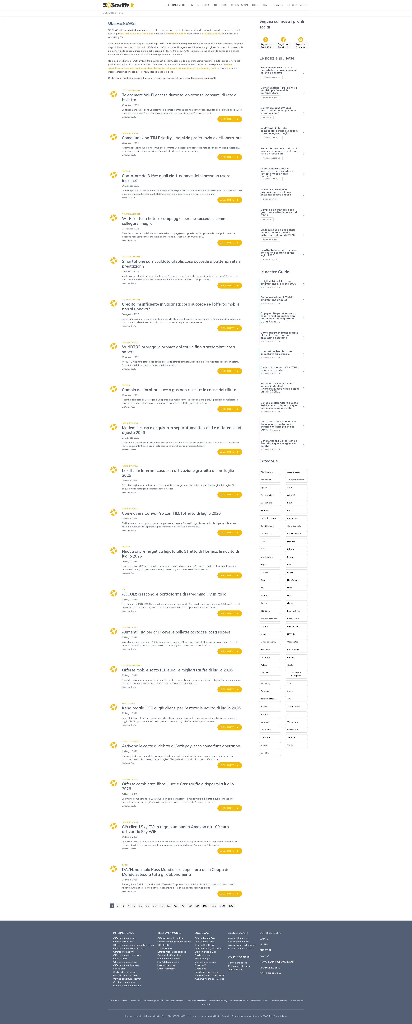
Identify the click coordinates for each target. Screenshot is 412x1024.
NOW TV (291, 634)
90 (197, 905)
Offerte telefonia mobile (170, 938)
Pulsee (264, 665)
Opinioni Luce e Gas (205, 951)
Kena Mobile (293, 618)
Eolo (289, 564)
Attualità (291, 495)
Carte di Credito (268, 518)
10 (140, 905)
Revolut (264, 672)
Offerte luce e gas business (209, 948)
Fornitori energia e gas (207, 972)
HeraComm (292, 580)
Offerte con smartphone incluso (174, 941)
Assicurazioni (267, 495)
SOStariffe (108, 12)
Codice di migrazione (124, 972)
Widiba (290, 745)
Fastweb (265, 572)
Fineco (290, 572)
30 (154, 905)
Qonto (290, 665)
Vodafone (265, 737)
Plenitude (265, 649)
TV (288, 714)
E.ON (263, 549)
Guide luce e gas (203, 955)
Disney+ (291, 541)
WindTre (265, 753)
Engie (263, 564)
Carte (264, 938)
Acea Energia (293, 472)
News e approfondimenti (277, 961)
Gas (263, 580)
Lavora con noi (297, 1000)
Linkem (264, 626)
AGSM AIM (266, 479)
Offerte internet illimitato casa (129, 948)
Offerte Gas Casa (204, 945)
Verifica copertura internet (127, 978)
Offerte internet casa (124, 938)
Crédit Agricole (294, 533)
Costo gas (200, 968)
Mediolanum (293, 626)
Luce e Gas (202, 932)
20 (147, 905)
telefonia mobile (177, 33)
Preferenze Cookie (260, 1000)
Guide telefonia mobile (169, 958)
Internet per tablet (166, 965)
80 (190, 905)
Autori (124, 1000)
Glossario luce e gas (205, 961)
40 (161, 905)
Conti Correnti (267, 526)
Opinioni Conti (235, 969)
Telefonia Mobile (269, 699)
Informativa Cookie (239, 1000)
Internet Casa (293, 611)
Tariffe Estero (164, 948)
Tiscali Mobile (293, 706)
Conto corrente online (239, 966)
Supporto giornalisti (153, 1000)
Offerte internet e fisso (125, 961)
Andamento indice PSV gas (209, 978)
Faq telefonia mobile (168, 961)
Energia (291, 557)
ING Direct (265, 611)
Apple (264, 487)
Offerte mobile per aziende (171, 951)
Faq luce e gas (203, 958)
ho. (262, 587)
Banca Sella (266, 503)
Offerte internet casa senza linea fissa (133, 945)
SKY (289, 683)
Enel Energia (267, 557)
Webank (291, 737)
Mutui (263, 634)
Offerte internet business (126, 965)
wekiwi (264, 745)
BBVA (289, 503)
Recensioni (136, 1000)
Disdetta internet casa (125, 975)
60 (176, 905)
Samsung (265, 683)
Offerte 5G (163, 945)
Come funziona (270, 973)
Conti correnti (239, 957)
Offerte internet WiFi (124, 951)
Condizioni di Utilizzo (196, 1000)
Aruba (290, 487)
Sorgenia (265, 691)
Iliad (289, 595)
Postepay (265, 657)
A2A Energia (267, 472)
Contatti (206, 1004)
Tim (289, 699)
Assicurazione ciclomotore (242, 945)
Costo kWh (201, 965)
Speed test (119, 968)
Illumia (290, 603)
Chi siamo (114, 1000)
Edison (290, 549)
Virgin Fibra (266, 729)
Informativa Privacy (218, 1000)
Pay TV (264, 956)
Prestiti (290, 657)
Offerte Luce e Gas (205, 938)
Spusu (290, 691)
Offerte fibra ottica (123, 941)
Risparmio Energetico (296, 674)
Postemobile (293, 649)
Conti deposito (294, 526)
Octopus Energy (268, 642)
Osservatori (292, 642)
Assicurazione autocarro (241, 948)
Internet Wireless (269, 618)
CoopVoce (266, 533)
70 (183, 905)
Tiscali (264, 706)
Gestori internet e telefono (127, 985)
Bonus (290, 510)
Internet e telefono (130, 33)
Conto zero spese (237, 962)
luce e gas (147, 33)
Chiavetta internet (166, 968)
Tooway (264, 714)
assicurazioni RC (211, 33)
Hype (289, 587)
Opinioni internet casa (124, 982)
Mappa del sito (270, 967)
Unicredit (265, 722)
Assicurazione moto (238, 941)
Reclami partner (279, 1000)
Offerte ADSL (120, 958)
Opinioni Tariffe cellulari (169, 955)
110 (213, 905)
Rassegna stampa (174, 1000)
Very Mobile (292, 722)
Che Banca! (292, 518)
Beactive (265, 510)
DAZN (264, 541)
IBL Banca (265, 595)
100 (205, 905)
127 (231, 905)
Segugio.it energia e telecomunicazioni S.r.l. (145, 1016)
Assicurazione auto (238, 938)
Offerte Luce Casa (204, 941)
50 (168, 905)
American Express (295, 479)
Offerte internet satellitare (127, 955)
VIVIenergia (292, 729)
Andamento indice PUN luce (210, 975)
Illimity (264, 603)
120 (222, 905)
